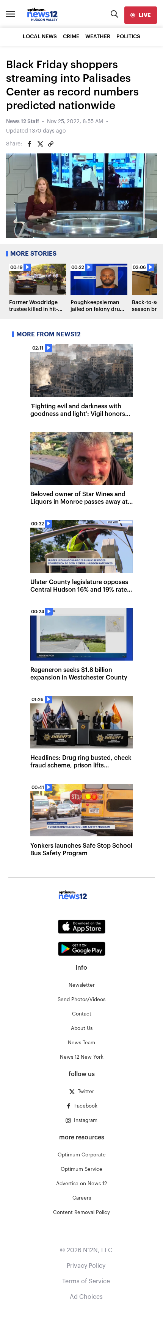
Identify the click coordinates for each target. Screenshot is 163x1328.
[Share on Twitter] (40, 144)
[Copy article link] (51, 144)
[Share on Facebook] (30, 144)
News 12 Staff (22, 121)
